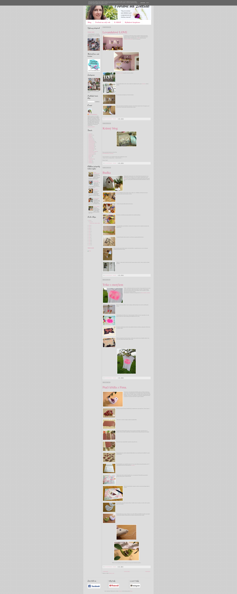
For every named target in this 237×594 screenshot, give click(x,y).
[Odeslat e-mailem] (118, 119)
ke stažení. (133, 465)
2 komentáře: (115, 163)
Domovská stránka (127, 571)
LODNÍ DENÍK (91, 140)
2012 (89, 243)
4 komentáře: (115, 118)
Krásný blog (110, 128)
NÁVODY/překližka (92, 148)
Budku (125, 178)
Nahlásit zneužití (91, 248)
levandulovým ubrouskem (128, 39)
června (91, 221)
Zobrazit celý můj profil (91, 126)
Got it (147, 2)
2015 (89, 238)
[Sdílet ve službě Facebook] (122, 119)
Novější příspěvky (105, 571)
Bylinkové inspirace (132, 22)
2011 (89, 244)
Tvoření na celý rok (102, 22)
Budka (107, 172)
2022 (89, 228)
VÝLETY (90, 160)
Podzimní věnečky (91, 32)
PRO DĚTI (90, 155)
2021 (89, 229)
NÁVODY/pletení (91, 147)
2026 (89, 220)
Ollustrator (120, 591)
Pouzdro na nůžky (96, 198)
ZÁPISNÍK (90, 162)
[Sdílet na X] (120, 119)
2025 (89, 225)
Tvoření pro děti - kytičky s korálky (96, 181)
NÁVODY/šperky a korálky (93, 151)
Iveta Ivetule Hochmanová (93, 114)
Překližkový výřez (119, 73)
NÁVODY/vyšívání (91, 152)
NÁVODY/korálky (91, 145)
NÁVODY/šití (91, 150)
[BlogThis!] (119, 119)
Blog (89, 22)
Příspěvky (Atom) (111, 573)
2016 (89, 237)
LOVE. (138, 38)
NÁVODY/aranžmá (91, 141)
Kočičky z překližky (96, 206)
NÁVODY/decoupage (92, 142)
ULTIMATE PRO (91, 158)
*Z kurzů (90, 133)
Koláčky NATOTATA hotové (97, 173)
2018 (89, 234)
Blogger (131, 591)
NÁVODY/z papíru (91, 153)
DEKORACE (91, 135)
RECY (90, 157)
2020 (89, 231)
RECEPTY (90, 156)
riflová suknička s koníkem (145, 292)
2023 (89, 226)
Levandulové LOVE (115, 32)
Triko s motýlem (113, 284)
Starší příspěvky (147, 571)
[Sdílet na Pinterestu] (123, 119)
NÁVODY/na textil (91, 146)
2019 (89, 232)
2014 (89, 240)
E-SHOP (117, 22)
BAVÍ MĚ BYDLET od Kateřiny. (108, 153)
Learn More (142, 2)
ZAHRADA (90, 161)
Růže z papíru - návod (96, 189)
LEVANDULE (91, 138)
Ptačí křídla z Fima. (115, 387)
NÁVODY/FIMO (91, 143)
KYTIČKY (90, 137)
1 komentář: (114, 566)
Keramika (90, 136)
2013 (89, 241)
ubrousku (143, 83)
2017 (89, 235)
